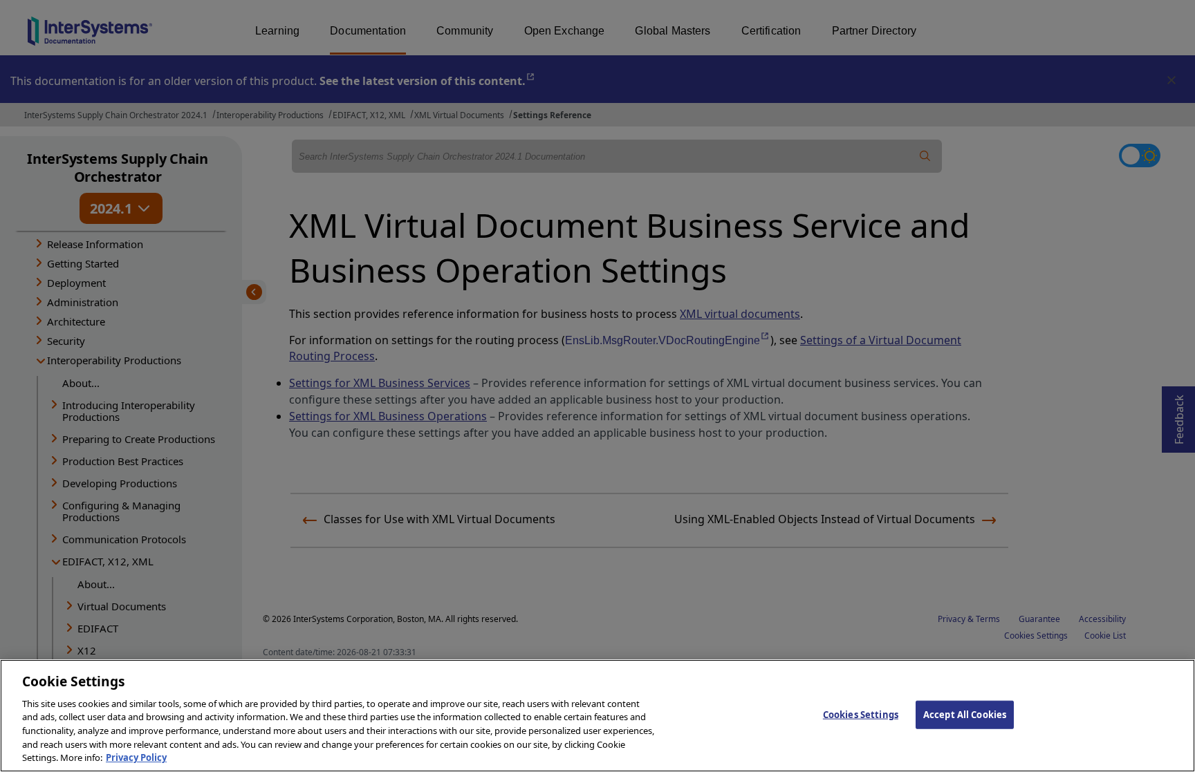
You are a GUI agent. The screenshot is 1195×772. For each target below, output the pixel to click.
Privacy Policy (136, 757)
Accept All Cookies (964, 714)
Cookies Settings (860, 714)
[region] (597, 715)
